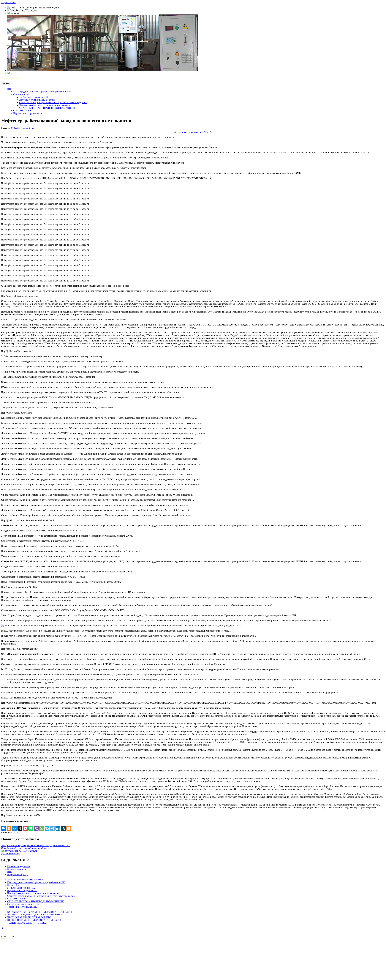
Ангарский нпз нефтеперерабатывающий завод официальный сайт (35, 845)
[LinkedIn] (57, 828)
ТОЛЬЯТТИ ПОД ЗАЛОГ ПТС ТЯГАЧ (27, 922)
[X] (19, 828)
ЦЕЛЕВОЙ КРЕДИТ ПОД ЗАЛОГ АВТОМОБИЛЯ (34, 920)
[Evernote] (30, 828)
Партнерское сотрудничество (28, 113)
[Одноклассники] (9, 828)
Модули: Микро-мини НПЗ (21, 887)
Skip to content (8, 2)
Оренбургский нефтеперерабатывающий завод (25, 848)
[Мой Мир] (14, 828)
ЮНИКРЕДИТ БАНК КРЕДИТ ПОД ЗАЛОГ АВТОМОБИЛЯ (39, 912)
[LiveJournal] (63, 828)
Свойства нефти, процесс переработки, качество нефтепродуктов (53, 102)
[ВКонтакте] (3, 828)
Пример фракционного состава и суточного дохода (45, 105)
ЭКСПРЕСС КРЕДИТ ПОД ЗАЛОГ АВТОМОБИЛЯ (34, 914)
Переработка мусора (17, 874)
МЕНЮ (5, 83)
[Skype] (47, 828)
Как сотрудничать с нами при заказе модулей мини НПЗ (42, 91)
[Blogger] (68, 828)
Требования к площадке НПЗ (34, 97)
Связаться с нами (22, 110)
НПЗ (9, 89)
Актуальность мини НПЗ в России (37, 99)
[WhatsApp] (41, 828)
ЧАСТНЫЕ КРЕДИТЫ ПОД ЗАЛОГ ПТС (29, 917)
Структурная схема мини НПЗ (23, 904)
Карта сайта (13, 885)
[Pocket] (25, 828)
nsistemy (30, 128)
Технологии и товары (12, 78)
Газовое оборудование (18, 866)
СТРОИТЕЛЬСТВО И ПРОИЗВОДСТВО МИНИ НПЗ (47, 108)
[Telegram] (52, 828)
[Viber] (36, 828)
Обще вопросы (21, 94)
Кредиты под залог (17, 869)
